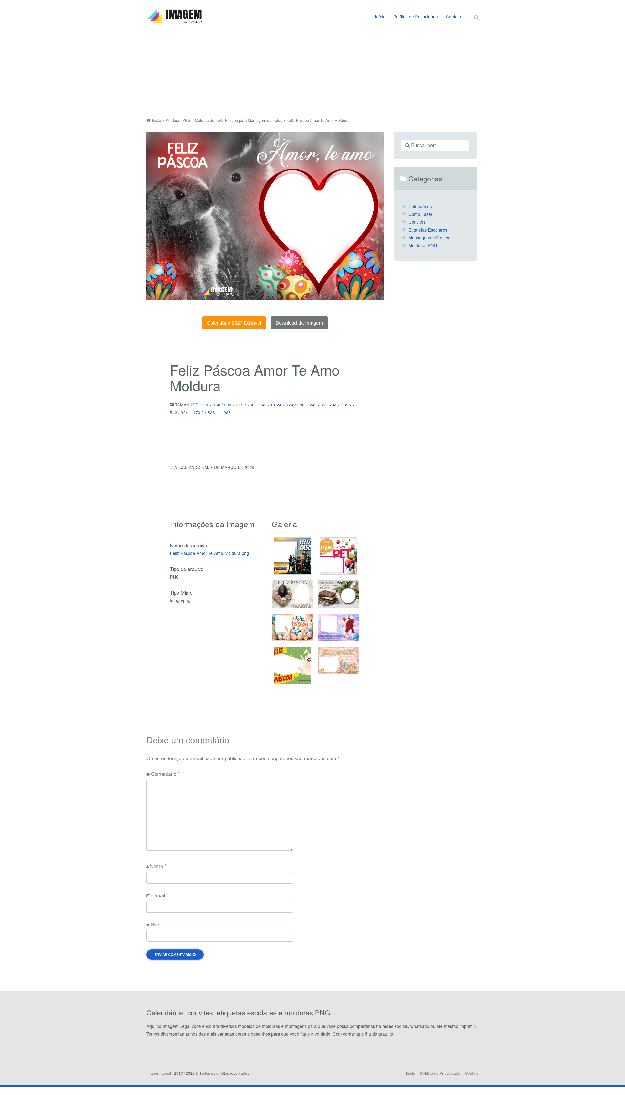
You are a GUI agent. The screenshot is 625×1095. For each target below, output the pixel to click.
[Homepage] (174, 16)
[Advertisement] (312, 72)
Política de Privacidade (415, 16)
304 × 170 (190, 412)
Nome (158, 866)
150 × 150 (210, 404)
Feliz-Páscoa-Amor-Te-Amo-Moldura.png (209, 553)
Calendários (420, 206)
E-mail (159, 895)
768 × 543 (257, 404)
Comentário (165, 773)
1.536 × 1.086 (217, 412)
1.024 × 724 (282, 404)
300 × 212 (234, 404)
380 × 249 (307, 404)
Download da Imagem (299, 323)
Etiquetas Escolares (427, 230)
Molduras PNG (422, 245)
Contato (453, 16)
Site (155, 924)
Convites (417, 222)
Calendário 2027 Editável (234, 323)
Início (380, 16)
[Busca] (472, 11)
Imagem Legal (158, 1073)
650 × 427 (330, 404)
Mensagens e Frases (428, 237)
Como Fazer (420, 214)
